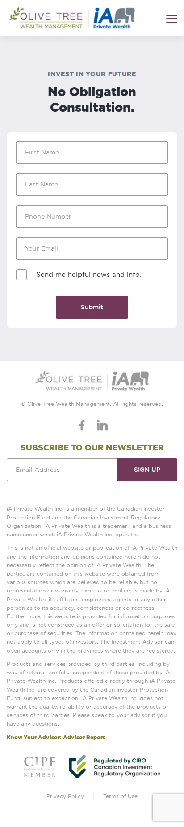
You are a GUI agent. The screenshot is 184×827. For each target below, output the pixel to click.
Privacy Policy (65, 796)
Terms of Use (120, 796)
